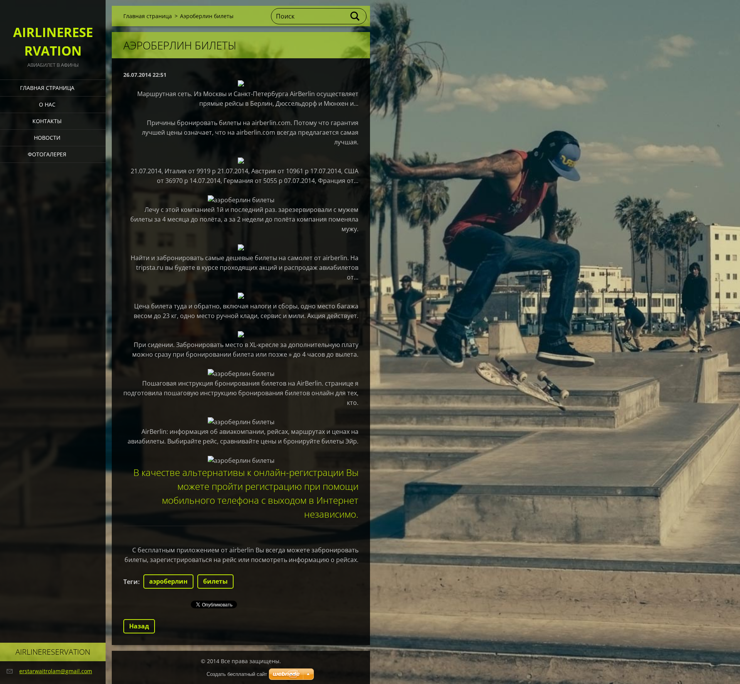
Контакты (47, 121)
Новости (47, 137)
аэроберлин (168, 581)
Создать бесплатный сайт (237, 674)
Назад (139, 626)
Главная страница (47, 87)
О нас (47, 104)
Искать (355, 16)
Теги (130, 581)
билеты (215, 581)
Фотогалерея (47, 154)
